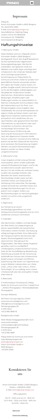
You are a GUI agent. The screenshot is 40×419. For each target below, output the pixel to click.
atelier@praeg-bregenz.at (18, 30)
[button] (32, 3)
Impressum (16, 411)
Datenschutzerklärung (20, 415)
